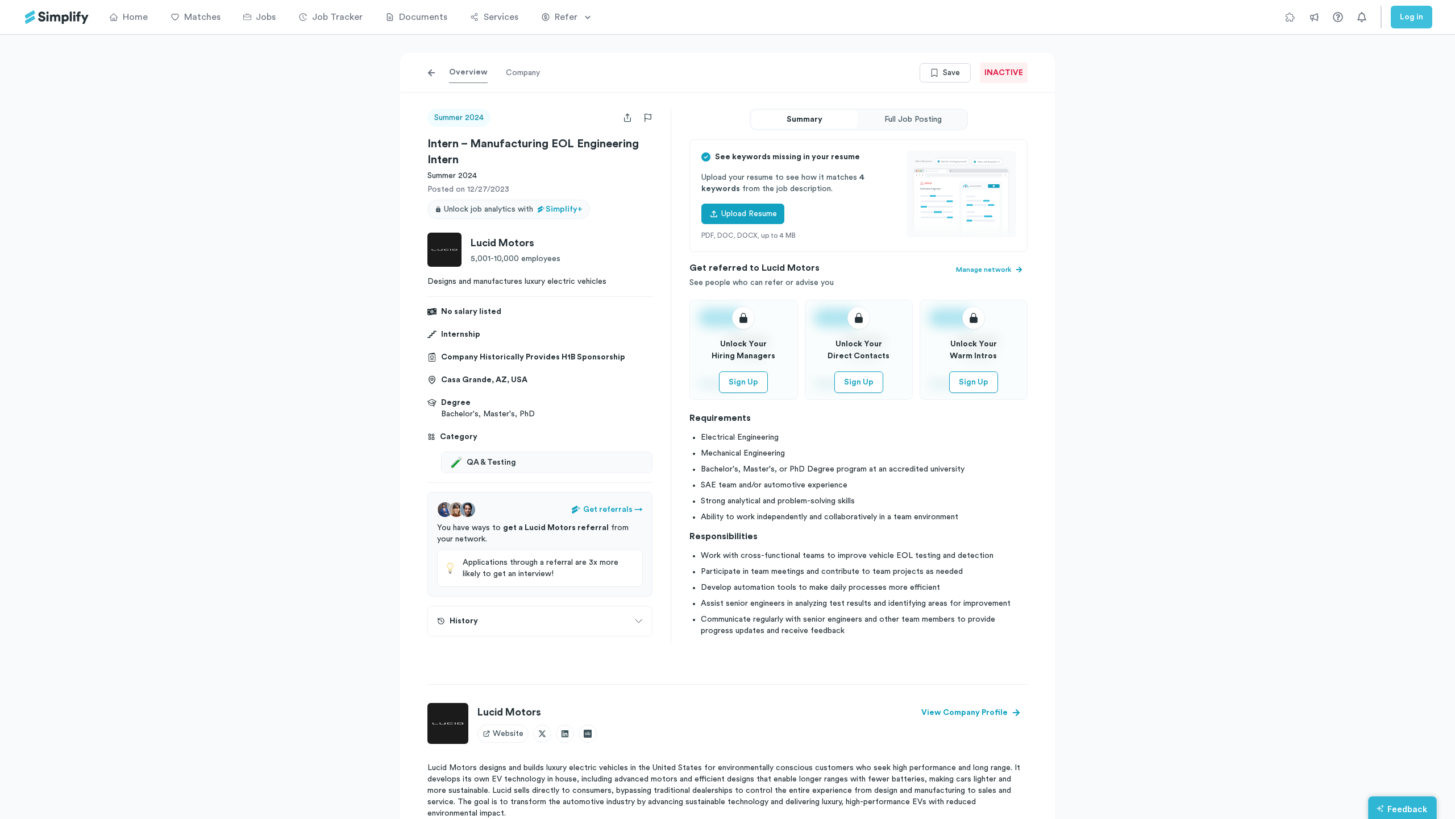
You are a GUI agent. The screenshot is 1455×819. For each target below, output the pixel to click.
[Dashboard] (57, 17)
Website (508, 734)
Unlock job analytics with (513, 209)
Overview (468, 72)
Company (523, 73)
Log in (1411, 17)
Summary (804, 119)
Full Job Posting (913, 119)
